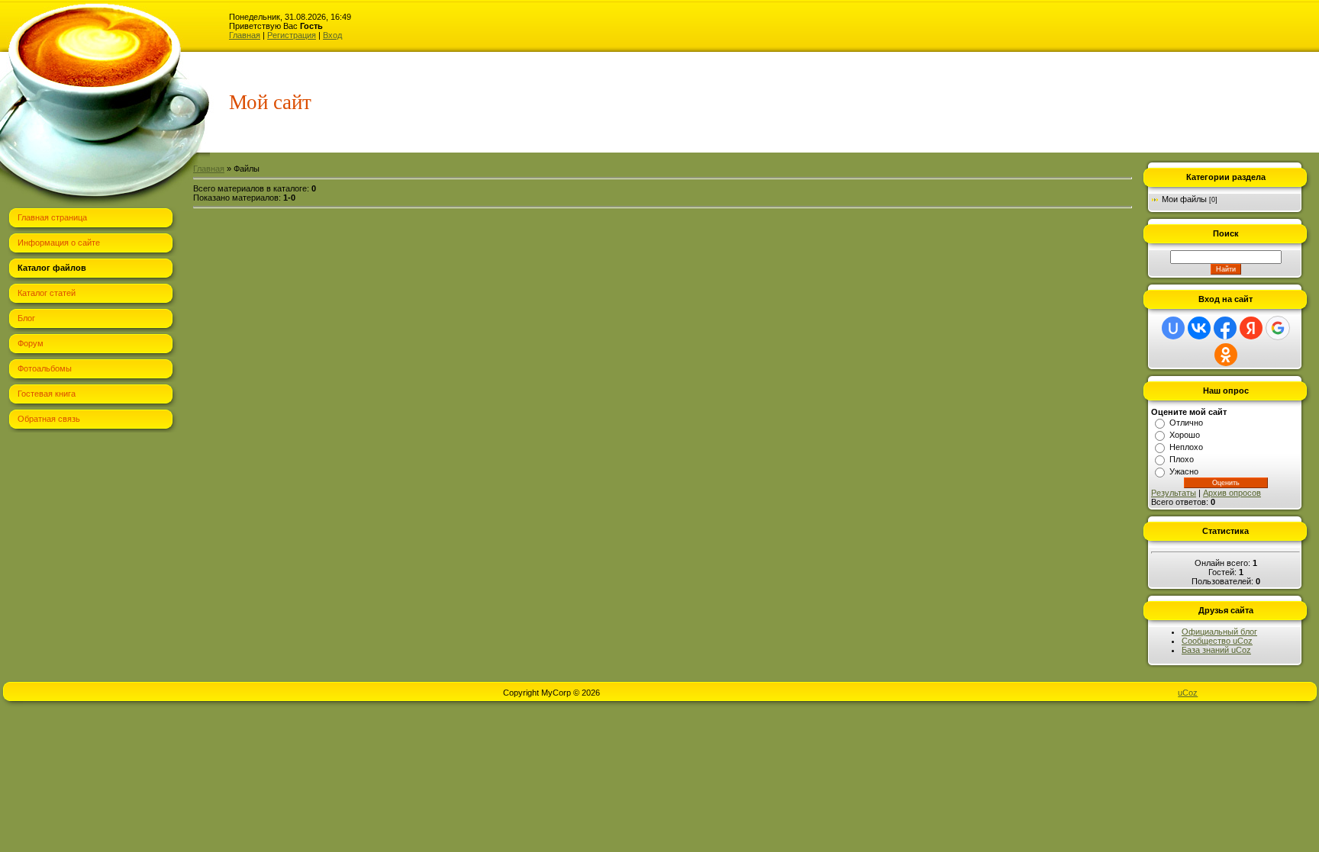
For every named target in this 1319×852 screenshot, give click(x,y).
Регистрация (291, 35)
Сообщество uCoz (1217, 640)
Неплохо (1186, 447)
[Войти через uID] (1173, 328)
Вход (332, 35)
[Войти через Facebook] (1225, 328)
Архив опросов (1232, 492)
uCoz (1188, 692)
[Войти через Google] (1278, 328)
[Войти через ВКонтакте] (1199, 328)
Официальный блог (1219, 631)
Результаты (1173, 492)
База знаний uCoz (1216, 649)
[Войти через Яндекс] (1251, 328)
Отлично (1186, 422)
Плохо (1181, 459)
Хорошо (1184, 434)
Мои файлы (1184, 199)
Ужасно (1183, 471)
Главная (244, 35)
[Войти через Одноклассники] (1225, 354)
